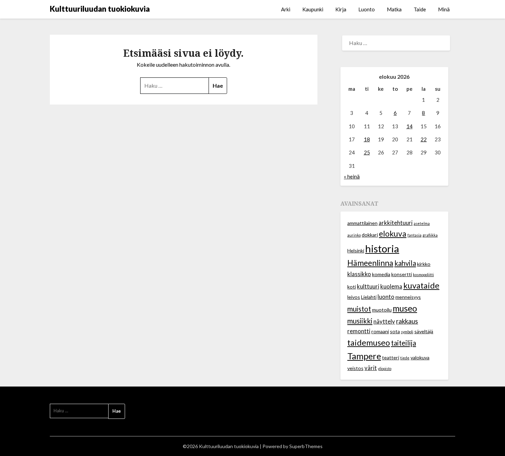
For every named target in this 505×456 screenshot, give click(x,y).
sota (395, 331)
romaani (380, 331)
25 (367, 152)
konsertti (401, 274)
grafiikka (430, 235)
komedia (381, 274)
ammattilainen (362, 223)
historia (382, 248)
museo (405, 308)
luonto (386, 296)
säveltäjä (423, 331)
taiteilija (403, 343)
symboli (407, 331)
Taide (420, 9)
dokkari (370, 235)
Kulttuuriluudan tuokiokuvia (100, 8)
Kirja (340, 9)
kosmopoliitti (423, 274)
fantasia (414, 235)
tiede (404, 358)
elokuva (392, 233)
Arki (285, 9)
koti (351, 287)
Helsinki (355, 250)
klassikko (359, 274)
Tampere (364, 356)
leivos (353, 297)
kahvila (405, 263)
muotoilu (382, 310)
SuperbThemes (306, 446)
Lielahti (369, 297)
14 (409, 126)
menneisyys (408, 297)
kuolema (391, 286)
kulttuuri (368, 286)
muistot (359, 309)
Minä (444, 9)
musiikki (359, 321)
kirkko (423, 264)
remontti (358, 331)
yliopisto (384, 368)
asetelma (422, 223)
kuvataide (421, 285)
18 (367, 139)
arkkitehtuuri (396, 222)
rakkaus (407, 321)
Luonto (366, 9)
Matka (394, 9)
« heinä (352, 176)
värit (370, 368)
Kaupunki (312, 9)
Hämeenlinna (370, 263)
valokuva (420, 357)
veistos (355, 368)
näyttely (384, 321)
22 (423, 139)
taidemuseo (368, 342)
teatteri (390, 357)
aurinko (354, 235)
